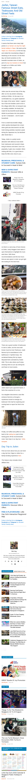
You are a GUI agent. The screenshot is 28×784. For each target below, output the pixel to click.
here (19, 455)
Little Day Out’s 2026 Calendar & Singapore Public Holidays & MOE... (13, 775)
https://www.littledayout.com (14, 553)
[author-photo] (14, 549)
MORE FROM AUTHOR (19, 571)
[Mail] (12, 561)
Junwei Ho (4, 778)
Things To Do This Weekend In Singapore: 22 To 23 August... (18, 179)
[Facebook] (3, 533)
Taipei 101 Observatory (9, 50)
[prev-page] (3, 650)
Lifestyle (7, 1)
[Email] (17, 533)
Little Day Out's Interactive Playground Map (14, 514)
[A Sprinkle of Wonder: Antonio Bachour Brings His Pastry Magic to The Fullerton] (5, 599)
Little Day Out (5, 682)
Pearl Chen (4, 714)
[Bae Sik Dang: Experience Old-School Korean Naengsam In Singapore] (5, 609)
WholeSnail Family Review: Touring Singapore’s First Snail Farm (18, 584)
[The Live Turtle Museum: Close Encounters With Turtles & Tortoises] (7, 187)
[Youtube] (15, 564)
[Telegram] (24, 533)
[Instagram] (9, 561)
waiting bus (12, 434)
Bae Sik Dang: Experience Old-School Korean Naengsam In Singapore (17, 608)
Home (3, 1)
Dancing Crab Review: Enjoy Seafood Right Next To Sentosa (18, 592)
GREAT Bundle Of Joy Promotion (13, 680)
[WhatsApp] (13, 533)
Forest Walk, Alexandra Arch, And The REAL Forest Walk (18, 485)
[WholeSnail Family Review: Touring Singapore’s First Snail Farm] (5, 584)
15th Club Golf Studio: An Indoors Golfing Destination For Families (18, 577)
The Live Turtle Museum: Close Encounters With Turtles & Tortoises (18, 186)
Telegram (13, 38)
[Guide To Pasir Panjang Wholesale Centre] (5, 616)
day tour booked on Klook (15, 63)
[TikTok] (22, 561)
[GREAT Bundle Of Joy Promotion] (7, 194)
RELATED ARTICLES (7, 571)
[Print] (21, 533)
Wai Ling (5, 16)
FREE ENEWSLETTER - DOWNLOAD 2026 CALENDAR (12, 749)
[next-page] (5, 650)
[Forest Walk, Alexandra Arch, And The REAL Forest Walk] (7, 485)
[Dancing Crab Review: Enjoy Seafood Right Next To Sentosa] (5, 592)
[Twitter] (6, 533)
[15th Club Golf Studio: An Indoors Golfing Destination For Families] (5, 577)
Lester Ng (4, 744)
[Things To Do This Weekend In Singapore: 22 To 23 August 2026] (7, 179)
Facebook (5, 38)
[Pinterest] (10, 533)
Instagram (19, 36)
